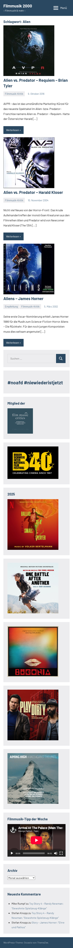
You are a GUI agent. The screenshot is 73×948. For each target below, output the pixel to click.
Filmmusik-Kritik (14, 93)
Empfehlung (11, 306)
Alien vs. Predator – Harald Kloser (33, 192)
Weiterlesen (12, 130)
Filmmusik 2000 (17, 5)
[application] (36, 840)
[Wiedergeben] (12, 853)
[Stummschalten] (55, 853)
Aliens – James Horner (23, 298)
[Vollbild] (61, 853)
